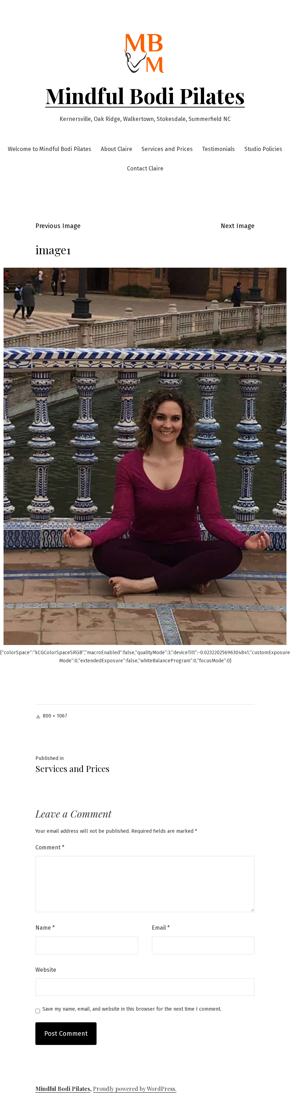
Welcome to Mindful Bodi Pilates (49, 149)
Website (45, 969)
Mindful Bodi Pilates (145, 95)
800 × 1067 (55, 716)
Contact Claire (145, 168)
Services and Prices (167, 149)
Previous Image (58, 226)
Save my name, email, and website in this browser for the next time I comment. (131, 1009)
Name (45, 927)
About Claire (116, 149)
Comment (49, 847)
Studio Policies (263, 149)
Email (161, 927)
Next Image (238, 226)
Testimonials (218, 149)
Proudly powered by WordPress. (134, 1088)
